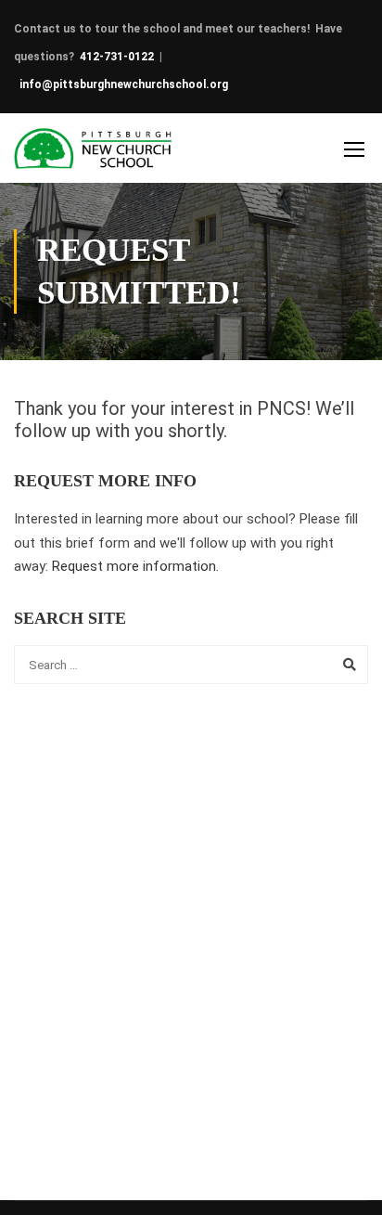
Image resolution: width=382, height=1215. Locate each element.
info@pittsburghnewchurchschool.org (123, 84)
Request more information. (135, 566)
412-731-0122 (117, 56)
